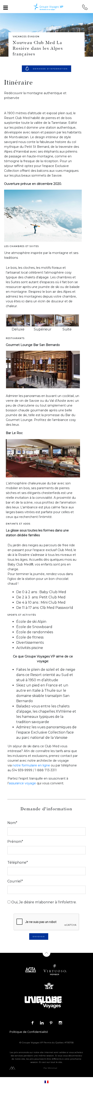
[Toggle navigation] (5, 7)
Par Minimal (50, 1068)
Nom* (12, 823)
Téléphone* (17, 862)
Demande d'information (50, 69)
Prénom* (15, 841)
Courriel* (15, 881)
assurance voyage (22, 783)
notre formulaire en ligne (32, 765)
